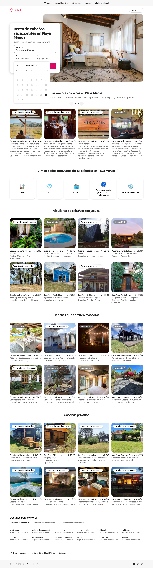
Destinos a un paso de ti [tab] (19, 523)
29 (46, 95)
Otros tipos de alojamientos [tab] (44, 523)
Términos (41, 564)
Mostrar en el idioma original (97, 3)
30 (18, 100)
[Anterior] (71, 104)
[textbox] (24, 58)
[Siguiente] (82, 104)
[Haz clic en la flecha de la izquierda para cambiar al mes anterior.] (18, 65)
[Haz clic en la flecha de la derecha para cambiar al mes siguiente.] (45, 65)
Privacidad (31, 564)
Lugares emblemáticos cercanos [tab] (72, 523)
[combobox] (35, 50)
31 (22, 100)
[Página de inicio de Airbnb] (16, 10)
